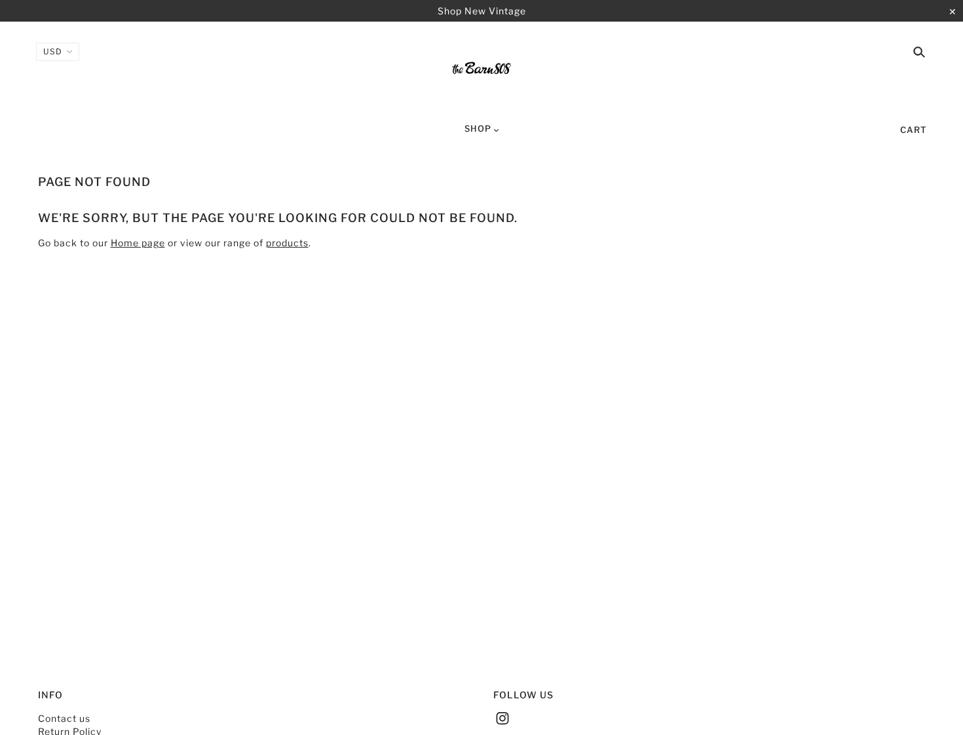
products (287, 242)
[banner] (481, 70)
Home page (138, 242)
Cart (913, 129)
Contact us (64, 718)
